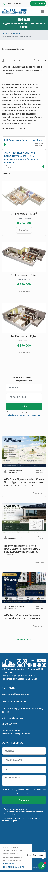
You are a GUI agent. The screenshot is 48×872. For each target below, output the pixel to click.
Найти (24, 406)
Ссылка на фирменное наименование (18, 814)
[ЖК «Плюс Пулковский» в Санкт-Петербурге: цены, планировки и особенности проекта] (24, 451)
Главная (6, 33)
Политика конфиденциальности (16, 809)
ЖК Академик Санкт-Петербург (23, 140)
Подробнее (24, 230)
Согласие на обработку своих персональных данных (23, 811)
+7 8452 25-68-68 (13, 3)
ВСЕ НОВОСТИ (24, 639)
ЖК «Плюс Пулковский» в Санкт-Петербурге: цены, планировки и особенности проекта (21, 157)
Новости (17, 33)
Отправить (24, 800)
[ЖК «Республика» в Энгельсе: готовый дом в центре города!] (24, 587)
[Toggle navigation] (42, 11)
